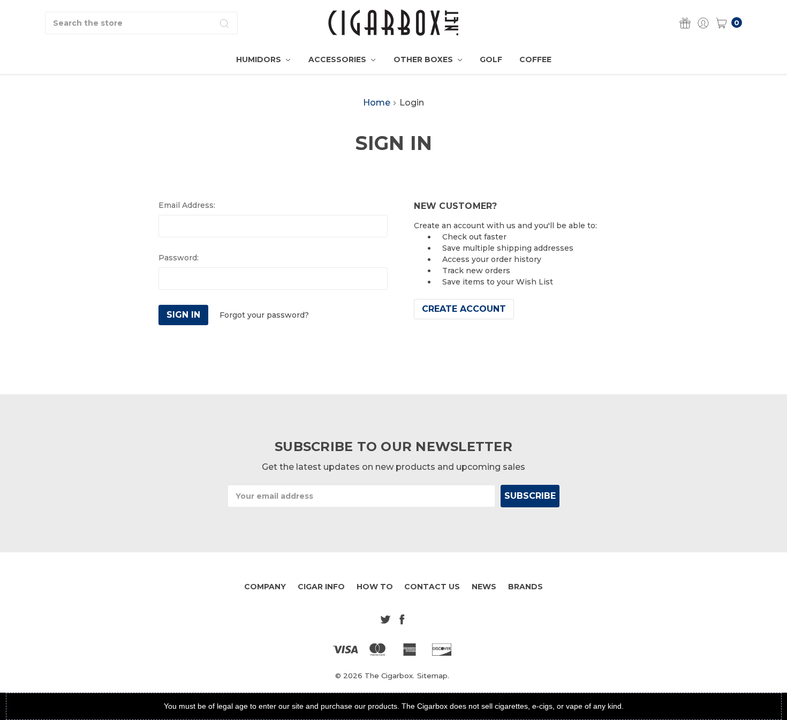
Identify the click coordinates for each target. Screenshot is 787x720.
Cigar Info (321, 586)
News (484, 586)
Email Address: (186, 205)
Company (265, 586)
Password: (178, 257)
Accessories (338, 59)
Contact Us (432, 586)
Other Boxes (424, 59)
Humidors (259, 59)
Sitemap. (433, 675)
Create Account (464, 309)
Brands (525, 586)
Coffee (535, 59)
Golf (491, 59)
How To (375, 586)
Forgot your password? (264, 315)
